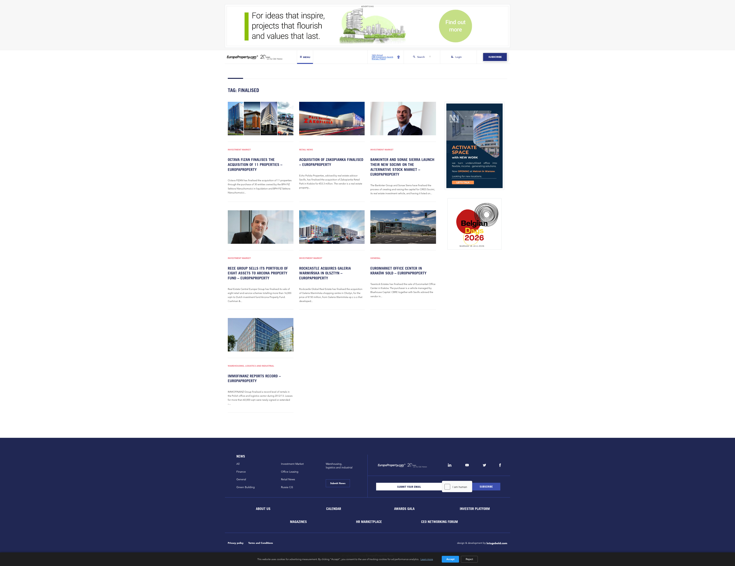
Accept (450, 559)
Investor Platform (475, 509)
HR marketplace (369, 522)
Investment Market (239, 149)
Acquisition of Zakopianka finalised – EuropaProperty (331, 162)
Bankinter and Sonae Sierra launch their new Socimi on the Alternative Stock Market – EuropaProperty (402, 167)
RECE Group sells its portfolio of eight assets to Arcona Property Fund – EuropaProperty (258, 273)
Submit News (337, 483)
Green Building (245, 487)
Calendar (333, 509)
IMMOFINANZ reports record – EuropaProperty (254, 378)
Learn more (427, 559)
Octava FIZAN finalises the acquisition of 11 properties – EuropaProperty (255, 164)
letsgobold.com (497, 543)
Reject (469, 559)
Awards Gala (404, 509)
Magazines (298, 522)
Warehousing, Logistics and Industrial (251, 366)
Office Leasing (289, 471)
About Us (263, 509)
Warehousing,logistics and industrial (339, 465)
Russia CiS (287, 487)
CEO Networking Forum (439, 522)
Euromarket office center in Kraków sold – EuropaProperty (398, 271)
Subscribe (494, 57)
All (237, 464)
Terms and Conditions (260, 543)
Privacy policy (235, 543)
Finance (241, 471)
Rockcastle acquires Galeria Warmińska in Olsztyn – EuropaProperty (325, 273)
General (375, 258)
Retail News (306, 149)
